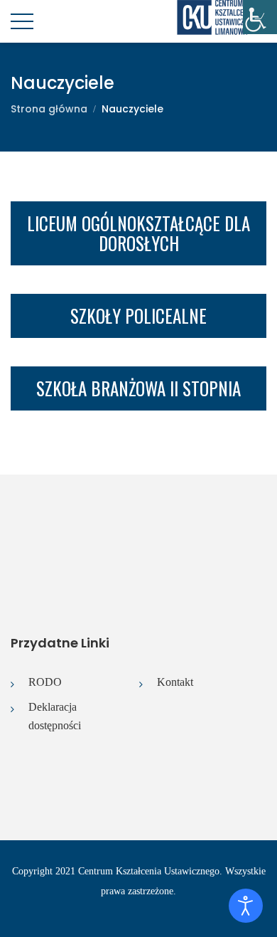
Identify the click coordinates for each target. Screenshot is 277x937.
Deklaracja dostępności (54, 716)
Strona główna (49, 109)
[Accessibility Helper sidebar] (260, 17)
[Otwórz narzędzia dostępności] (246, 906)
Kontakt (175, 682)
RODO (45, 682)
